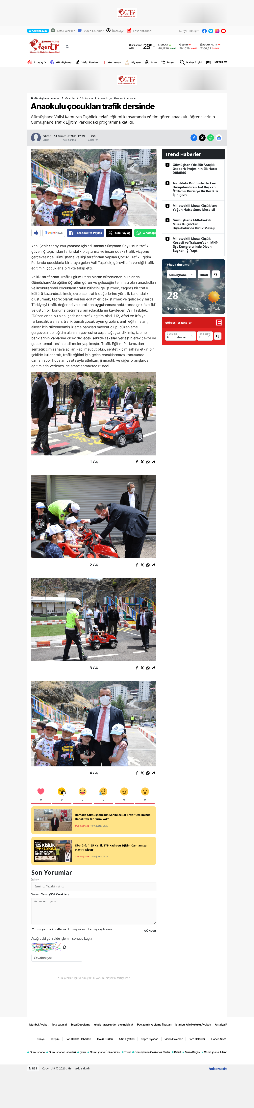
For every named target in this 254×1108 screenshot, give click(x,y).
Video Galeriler (94, 31)
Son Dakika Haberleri (78, 1039)
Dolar (164, 45)
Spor (154, 62)
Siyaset (136, 62)
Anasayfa (40, 62)
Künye (183, 31)
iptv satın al (59, 1024)
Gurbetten (114, 62)
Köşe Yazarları (142, 31)
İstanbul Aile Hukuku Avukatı (193, 1024)
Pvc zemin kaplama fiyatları (154, 1024)
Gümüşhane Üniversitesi (104, 1052)
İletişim (194, 31)
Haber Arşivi (194, 62)
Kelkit (176, 1052)
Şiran (81, 1052)
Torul (126, 1052)
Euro (185, 45)
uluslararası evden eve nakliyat (113, 1024)
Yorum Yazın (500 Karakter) (50, 894)
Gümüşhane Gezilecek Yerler (151, 1052)
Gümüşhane (63, 62)
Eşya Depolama (80, 1024)
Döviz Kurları (105, 1039)
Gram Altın (210, 45)
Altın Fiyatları (127, 1039)
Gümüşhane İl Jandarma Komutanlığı (225, 1052)
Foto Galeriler (66, 31)
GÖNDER (150, 931)
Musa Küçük (191, 1052)
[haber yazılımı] (218, 1068)
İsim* (35, 879)
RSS (34, 1068)
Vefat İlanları (90, 62)
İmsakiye (118, 31)
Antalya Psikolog (225, 1024)
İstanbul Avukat (38, 1024)
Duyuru (171, 62)
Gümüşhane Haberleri (47, 98)
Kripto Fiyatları (149, 1039)
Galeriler (70, 98)
